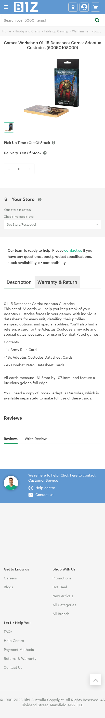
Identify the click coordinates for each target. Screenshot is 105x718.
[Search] (97, 20)
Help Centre (14, 640)
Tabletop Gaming (56, 31)
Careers (10, 578)
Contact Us (13, 667)
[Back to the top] (95, 679)
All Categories (64, 605)
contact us (73, 250)
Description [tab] (19, 282)
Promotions (61, 578)
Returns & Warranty (20, 658)
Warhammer (81, 31)
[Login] (84, 7)
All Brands (61, 614)
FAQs (8, 631)
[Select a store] (72, 7)
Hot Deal (59, 587)
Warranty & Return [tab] (57, 282)
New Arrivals (62, 596)
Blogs (8, 587)
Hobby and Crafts (27, 31)
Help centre (45, 487)
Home (6, 31)
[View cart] (95, 7)
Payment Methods (19, 649)
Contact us (44, 494)
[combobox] (52, 20)
